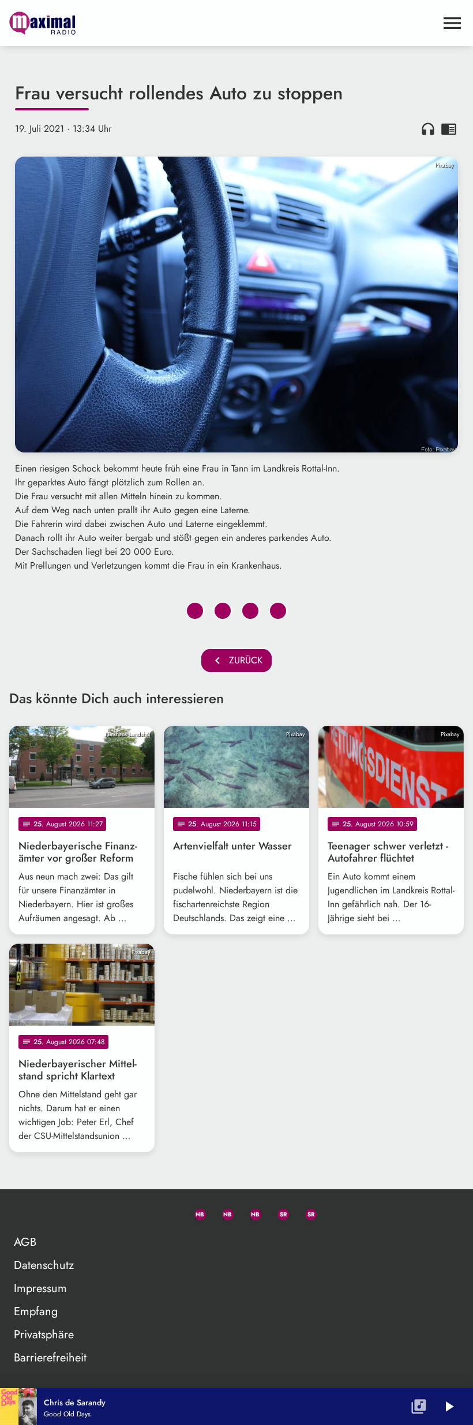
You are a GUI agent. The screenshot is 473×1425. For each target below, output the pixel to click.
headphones (428, 129)
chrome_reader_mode (449, 129)
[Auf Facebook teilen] (195, 611)
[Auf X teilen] (222, 611)
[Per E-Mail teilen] (278, 611)
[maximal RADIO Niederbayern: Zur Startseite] (222, 23)
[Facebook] (222, 1212)
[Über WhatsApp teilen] (250, 611)
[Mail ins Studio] (139, 1212)
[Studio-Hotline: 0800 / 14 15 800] (167, 1212)
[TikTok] (333, 1212)
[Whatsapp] (195, 1212)
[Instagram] (250, 1212)
